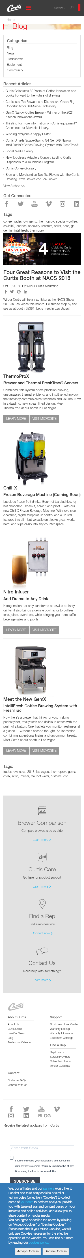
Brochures (56, 1024)
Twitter (20, 204)
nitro (15, 776)
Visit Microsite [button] (44, 418)
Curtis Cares (15, 1029)
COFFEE (7, 221)
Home (11, 20)
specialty (34, 226)
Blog (10, 48)
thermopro (37, 230)
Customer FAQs (17, 1080)
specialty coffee (66, 221)
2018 (30, 771)
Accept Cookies (28, 1251)
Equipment (14, 64)
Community (15, 70)
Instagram (62, 204)
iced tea (21, 226)
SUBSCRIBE (25, 1181)
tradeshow (20, 221)
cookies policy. (39, 1242)
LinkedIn (76, 204)
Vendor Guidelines (60, 1066)
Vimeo (48, 204)
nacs (66, 226)
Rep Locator (57, 1052)
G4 (73, 226)
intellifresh (21, 230)
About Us (13, 1024)
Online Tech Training (61, 1061)
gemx (33, 221)
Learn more (41, 839)
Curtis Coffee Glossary (21, 168)
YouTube (34, 204)
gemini (8, 230)
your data (27, 1202)
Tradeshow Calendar (19, 1042)
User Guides (71, 1024)
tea (33, 776)
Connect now (41, 933)
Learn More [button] (16, 418)
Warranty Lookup (60, 1029)
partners (48, 1188)
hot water (43, 776)
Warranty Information (62, 1033)
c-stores (56, 776)
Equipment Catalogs (61, 1038)
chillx (57, 226)
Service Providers (60, 1057)
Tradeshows (15, 59)
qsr (65, 776)
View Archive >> (14, 186)
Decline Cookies (56, 1251)
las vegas (42, 771)
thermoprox (46, 221)
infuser (24, 776)
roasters (46, 226)
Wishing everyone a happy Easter (28, 134)
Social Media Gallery (19, 151)
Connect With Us (17, 1085)
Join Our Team (16, 1033)
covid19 (8, 226)
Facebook (6, 204)
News (11, 53)
